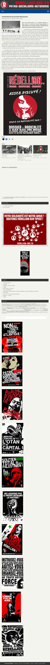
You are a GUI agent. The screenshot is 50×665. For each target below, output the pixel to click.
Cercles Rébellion (7, 305)
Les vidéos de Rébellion (8, 205)
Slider (45, 310)
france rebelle (11, 306)
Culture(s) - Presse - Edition (17, 18)
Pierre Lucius (8, 310)
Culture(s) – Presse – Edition (9, 285)
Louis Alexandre (42, 306)
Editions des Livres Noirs (8, 288)
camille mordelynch (25, 304)
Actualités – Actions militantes (39, 663)
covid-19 (23, 305)
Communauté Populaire (16, 305)
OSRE (4, 310)
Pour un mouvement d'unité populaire (11, 294)
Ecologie (34, 305)
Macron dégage (15, 308)
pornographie (17, 310)
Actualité (5, 284)
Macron (10, 308)
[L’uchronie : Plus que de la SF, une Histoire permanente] (40, 149)
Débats (4, 287)
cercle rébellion (43, 304)
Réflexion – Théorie (7, 295)
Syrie (30, 312)
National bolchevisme (44, 308)
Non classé (5, 292)
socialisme (4, 312)
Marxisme (20, 308)
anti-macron (11, 304)
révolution (36, 310)
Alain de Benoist (5, 304)
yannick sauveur (44, 312)
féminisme (16, 306)
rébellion (27, 310)
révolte (32, 310)
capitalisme (38, 304)
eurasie (38, 305)
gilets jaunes (23, 307)
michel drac (37, 308)
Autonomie (17, 304)
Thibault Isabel (34, 312)
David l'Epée (28, 305)
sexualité (41, 310)
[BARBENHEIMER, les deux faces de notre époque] (9, 149)
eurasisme (42, 305)
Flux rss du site (6, 207)
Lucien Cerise (4, 308)
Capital (33, 304)
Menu (2, 11)
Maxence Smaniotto (29, 308)
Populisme (13, 310)
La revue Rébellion (7, 289)
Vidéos (4, 296)
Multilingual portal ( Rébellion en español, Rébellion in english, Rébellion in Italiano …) (21, 291)
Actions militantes (7, 282)
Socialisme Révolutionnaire (18, 312)
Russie (22, 310)
